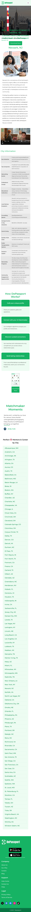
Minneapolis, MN (11, 673)
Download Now (15, 43)
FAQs (3, 887)
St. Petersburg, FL (11, 791)
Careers (3, 871)
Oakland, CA (9, 700)
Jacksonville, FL (11, 608)
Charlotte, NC (10, 501)
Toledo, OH (9, 803)
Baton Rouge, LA (11, 482)
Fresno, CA (9, 566)
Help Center (5, 881)
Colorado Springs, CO (13, 524)
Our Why (4, 868)
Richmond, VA (10, 742)
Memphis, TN (10, 654)
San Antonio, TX (11, 757)
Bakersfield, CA (10, 475)
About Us (4, 865)
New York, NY (10, 684)
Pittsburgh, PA (10, 723)
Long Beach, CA (11, 635)
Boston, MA (9, 490)
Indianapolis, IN (10, 601)
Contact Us (5, 884)
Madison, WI (9, 650)
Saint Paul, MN (10, 753)
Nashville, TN (10, 677)
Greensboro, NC (11, 582)
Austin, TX (8, 471)
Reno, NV (8, 738)
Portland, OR (9, 730)
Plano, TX (8, 726)
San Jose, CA (9, 768)
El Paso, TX (9, 551)
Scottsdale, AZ (10, 776)
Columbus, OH (10, 528)
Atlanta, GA (9, 463)
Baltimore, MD (10, 479)
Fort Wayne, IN (10, 555)
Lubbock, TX (9, 646)
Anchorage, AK (10, 456)
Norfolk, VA (9, 692)
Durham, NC (9, 547)
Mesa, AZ (8, 662)
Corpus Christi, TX (11, 532)
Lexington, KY (10, 627)
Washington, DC (11, 818)
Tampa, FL (8, 799)
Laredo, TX (9, 620)
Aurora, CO (9, 467)
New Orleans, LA (11, 681)
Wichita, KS (9, 822)
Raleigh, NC (9, 734)
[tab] (15, 308)
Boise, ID (8, 486)
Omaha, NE (9, 707)
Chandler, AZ (10, 498)
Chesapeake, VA (11, 505)
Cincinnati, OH (10, 517)
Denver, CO (9, 540)
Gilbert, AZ (9, 574)
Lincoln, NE (9, 631)
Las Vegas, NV (10, 623)
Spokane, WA (10, 784)
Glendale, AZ (9, 578)
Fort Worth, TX (10, 559)
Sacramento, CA (11, 749)
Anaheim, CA (10, 452)
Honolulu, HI (9, 593)
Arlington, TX (10, 459)
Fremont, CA (9, 562)
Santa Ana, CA (10, 772)
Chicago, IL (9, 509)
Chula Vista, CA (10, 513)
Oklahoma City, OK (12, 704)
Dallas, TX (8, 536)
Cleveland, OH (10, 520)
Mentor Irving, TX (11, 658)
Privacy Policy (5, 894)
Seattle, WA (9, 780)
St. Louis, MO (10, 787)
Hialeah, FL (9, 589)
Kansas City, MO (11, 616)
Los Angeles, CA (11, 639)
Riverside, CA (10, 745)
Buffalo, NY (9, 494)
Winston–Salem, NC (12, 826)
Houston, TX (9, 597)
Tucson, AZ (9, 807)
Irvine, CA (8, 604)
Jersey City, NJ (10, 612)
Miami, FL (8, 665)
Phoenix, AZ (9, 719)
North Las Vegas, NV (12, 696)
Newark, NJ (9, 688)
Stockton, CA (10, 795)
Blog (2, 873)
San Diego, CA (10, 761)
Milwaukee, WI (10, 669)
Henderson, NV (10, 585)
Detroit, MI (9, 543)
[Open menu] (28, 3)
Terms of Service (6, 897)
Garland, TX (9, 570)
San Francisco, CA (11, 765)
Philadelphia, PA (11, 715)
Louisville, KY (10, 643)
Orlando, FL (9, 711)
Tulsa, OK (8, 810)
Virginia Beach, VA (12, 814)
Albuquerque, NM (11, 448)
